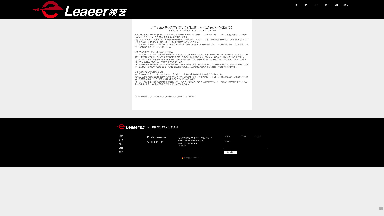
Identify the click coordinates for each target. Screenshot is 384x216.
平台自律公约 (182, 146)
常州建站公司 (170, 96)
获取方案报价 (231, 152)
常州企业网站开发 (142, 96)
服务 (121, 140)
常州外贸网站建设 (156, 96)
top (381, 208)
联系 (121, 152)
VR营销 (180, 96)
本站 (214, 31)
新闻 (121, 148)
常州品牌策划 (190, 96)
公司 (121, 136)
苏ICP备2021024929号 (191, 143)
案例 (121, 144)
